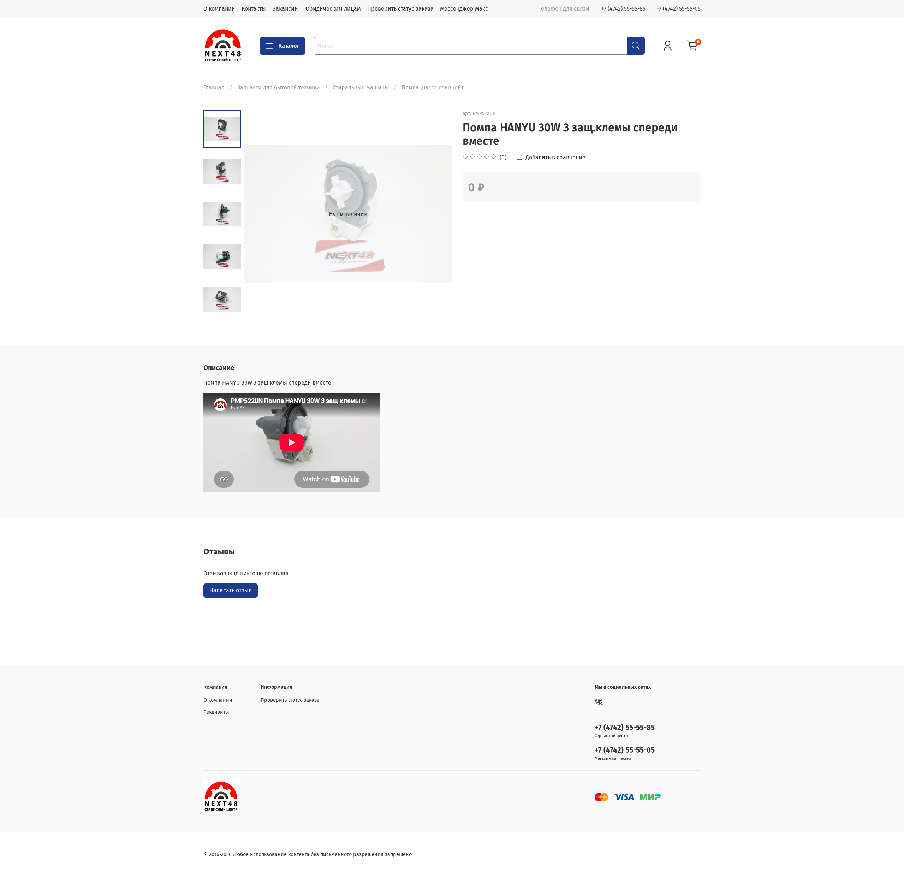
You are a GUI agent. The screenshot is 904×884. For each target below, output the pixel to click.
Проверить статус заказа (400, 8)
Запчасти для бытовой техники (278, 87)
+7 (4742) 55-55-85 (623, 8)
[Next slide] (222, 308)
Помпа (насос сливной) (432, 87)
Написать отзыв (230, 590)
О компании (219, 8)
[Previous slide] (258, 214)
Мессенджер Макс (464, 8)
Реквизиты (216, 712)
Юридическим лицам (332, 8)
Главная (214, 87)
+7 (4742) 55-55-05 (678, 8)
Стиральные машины (361, 87)
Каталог (288, 45)
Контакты (254, 8)
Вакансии (285, 8)
